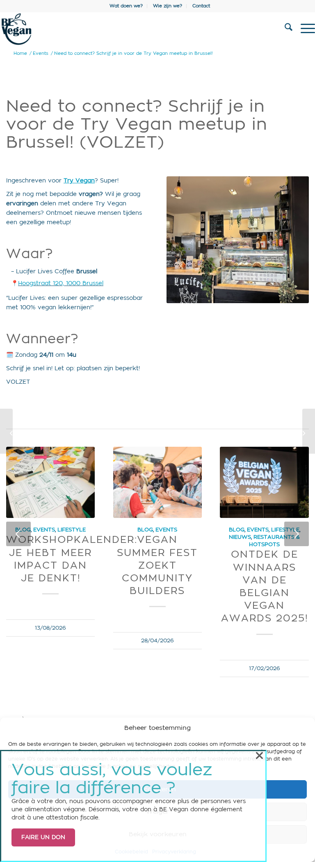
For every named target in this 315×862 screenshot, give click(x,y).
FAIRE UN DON (43, 837)
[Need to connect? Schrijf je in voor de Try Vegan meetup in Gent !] (308, 431)
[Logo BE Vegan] (126, 29)
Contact (201, 6)
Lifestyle (71, 529)
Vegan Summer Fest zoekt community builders (157, 565)
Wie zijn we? (167, 6)
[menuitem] (126, 6)
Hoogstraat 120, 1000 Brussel (60, 283)
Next (296, 534)
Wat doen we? (126, 6)
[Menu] (303, 29)
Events (44, 529)
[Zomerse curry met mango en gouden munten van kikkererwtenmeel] (6, 431)
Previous (18, 534)
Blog (145, 529)
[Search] (284, 29)
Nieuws (240, 537)
